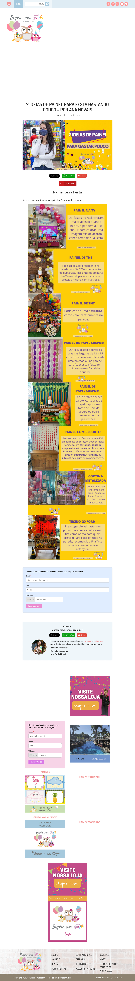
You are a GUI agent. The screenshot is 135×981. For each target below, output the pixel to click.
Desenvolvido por (109, 977)
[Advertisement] (93, 65)
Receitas (104, 954)
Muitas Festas (58, 968)
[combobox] (30, 599)
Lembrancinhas (84, 954)
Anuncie (55, 959)
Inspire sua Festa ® (25, 27)
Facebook (108, 4)
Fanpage (87, 641)
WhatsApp (70, 176)
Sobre (54, 954)
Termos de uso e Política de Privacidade (108, 967)
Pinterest (117, 4)
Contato (55, 964)
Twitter (126, 4)
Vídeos (103, 959)
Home (18, 4)
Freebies (80, 959)
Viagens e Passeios (85, 968)
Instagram (113, 4)
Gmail (83, 176)
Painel (78, 115)
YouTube (122, 4)
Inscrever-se (33, 606)
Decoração (70, 115)
